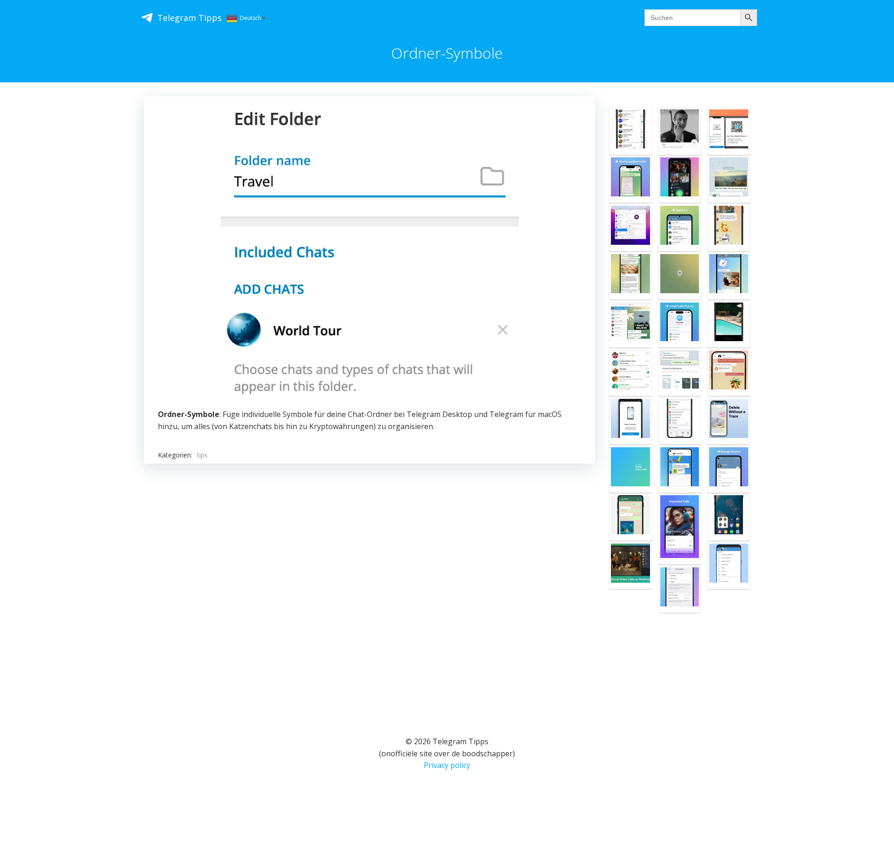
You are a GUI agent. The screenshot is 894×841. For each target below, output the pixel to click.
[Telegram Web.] (679, 276)
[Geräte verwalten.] (728, 469)
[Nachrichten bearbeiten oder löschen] (728, 421)
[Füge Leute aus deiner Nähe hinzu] (630, 372)
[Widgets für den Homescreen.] (728, 517)
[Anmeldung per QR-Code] (728, 131)
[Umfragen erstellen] (728, 227)
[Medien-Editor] (728, 179)
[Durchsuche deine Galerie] (728, 276)
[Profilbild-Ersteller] (679, 324)
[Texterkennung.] (630, 179)
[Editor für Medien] (728, 324)
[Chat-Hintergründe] (679, 421)
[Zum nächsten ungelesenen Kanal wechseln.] (630, 276)
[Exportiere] (630, 324)
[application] (370, 255)
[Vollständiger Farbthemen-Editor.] (679, 372)
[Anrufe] (679, 529)
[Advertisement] (369, 587)
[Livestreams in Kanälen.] (679, 179)
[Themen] (679, 227)
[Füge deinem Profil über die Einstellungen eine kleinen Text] (679, 131)
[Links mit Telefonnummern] (679, 589)
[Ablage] (728, 372)
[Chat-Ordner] (630, 131)
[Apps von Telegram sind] (679, 469)
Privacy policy (447, 765)
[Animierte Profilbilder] (630, 227)
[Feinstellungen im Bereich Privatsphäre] (728, 565)
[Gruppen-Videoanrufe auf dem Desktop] (630, 565)
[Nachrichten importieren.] (630, 517)
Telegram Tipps (189, 17)
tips (202, 455)
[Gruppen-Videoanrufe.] (630, 469)
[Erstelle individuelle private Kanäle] (630, 421)
